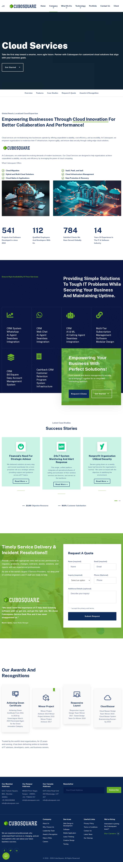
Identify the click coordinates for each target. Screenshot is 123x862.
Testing (65, 844)
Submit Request (92, 616)
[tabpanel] (21, 461)
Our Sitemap (88, 838)
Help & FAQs (47, 838)
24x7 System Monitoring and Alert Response (61, 459)
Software (66, 829)
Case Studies (52, 93)
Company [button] (53, 6)
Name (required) (74, 561)
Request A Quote (69, 93)
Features (39, 93)
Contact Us (88, 831)
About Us (46, 823)
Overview (29, 93)
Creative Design (68, 840)
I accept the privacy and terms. (82, 608)
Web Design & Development (68, 825)
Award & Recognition (50, 834)
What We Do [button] (66, 6)
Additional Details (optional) (79, 589)
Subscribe (114, 790)
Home (43, 6)
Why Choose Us (48, 827)
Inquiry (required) (75, 575)
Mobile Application (69, 833)
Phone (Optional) (101, 575)
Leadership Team (49, 831)
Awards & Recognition (89, 93)
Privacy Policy (89, 823)
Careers (45, 842)
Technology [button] (80, 6)
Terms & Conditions (91, 827)
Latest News (88, 834)
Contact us (105, 6)
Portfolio (93, 6)
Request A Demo (79, 394)
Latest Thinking (68, 837)
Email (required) (100, 561)
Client (116, 6)
